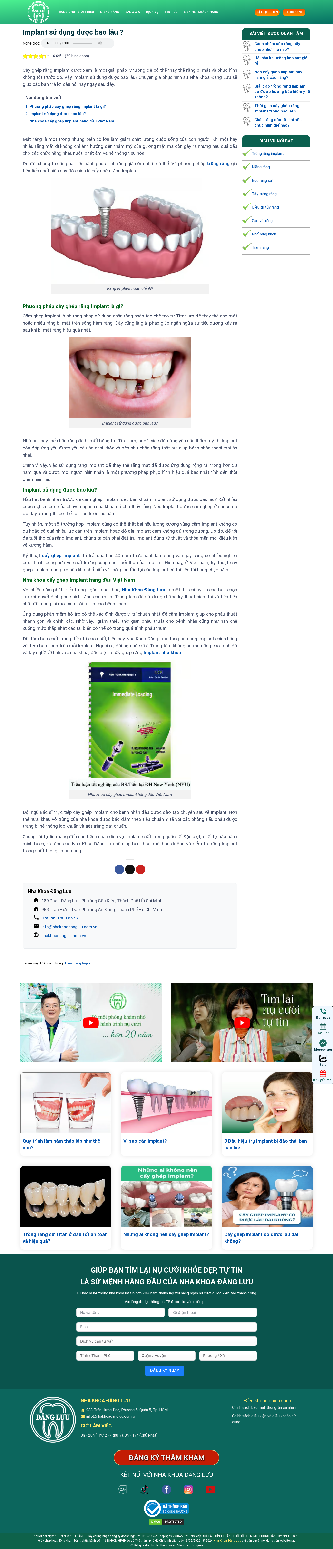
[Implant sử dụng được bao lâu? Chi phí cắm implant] (38, 12)
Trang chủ (66, 12)
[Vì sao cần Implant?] (166, 1102)
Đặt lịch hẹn (267, 12)
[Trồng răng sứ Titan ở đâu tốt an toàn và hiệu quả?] (65, 1196)
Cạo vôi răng (262, 220)
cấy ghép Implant (61, 555)
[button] (250, 12)
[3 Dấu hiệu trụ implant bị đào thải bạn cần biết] (267, 1102)
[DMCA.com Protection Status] (166, 1521)
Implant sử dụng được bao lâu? (55, 114)
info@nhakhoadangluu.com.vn (69, 926)
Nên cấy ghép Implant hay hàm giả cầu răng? (278, 75)
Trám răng (260, 247)
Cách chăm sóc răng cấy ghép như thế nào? (277, 46)
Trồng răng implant (268, 153)
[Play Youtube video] (91, 1022)
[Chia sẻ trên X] (130, 869)
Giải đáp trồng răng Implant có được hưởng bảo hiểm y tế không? (282, 92)
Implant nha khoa (162, 652)
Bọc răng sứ (262, 180)
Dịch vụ (152, 12)
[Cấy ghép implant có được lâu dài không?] (267, 1196)
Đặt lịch (323, 1033)
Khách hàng (208, 12)
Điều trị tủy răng (265, 207)
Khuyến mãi (323, 1080)
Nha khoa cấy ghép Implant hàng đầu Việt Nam (69, 121)
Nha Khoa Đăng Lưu (227, 1540)
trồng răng (218, 163)
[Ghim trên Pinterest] (141, 869)
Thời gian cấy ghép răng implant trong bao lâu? (276, 108)
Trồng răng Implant (79, 963)
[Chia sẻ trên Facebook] (119, 869)
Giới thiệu (85, 12)
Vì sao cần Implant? (145, 1141)
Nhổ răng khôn (264, 234)
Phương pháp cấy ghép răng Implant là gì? (65, 106)
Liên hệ (190, 12)
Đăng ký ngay (164, 1370)
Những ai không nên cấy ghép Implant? (166, 1234)
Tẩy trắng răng (264, 194)
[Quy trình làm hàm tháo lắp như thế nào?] (65, 1102)
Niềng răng (109, 12)
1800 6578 (59, 918)
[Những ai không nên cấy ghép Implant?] (166, 1196)
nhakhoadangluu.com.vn (63, 935)
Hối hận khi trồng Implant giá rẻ (280, 61)
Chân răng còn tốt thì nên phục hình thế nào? (278, 122)
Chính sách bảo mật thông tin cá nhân (264, 1407)
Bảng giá (132, 12)
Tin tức (171, 12)
